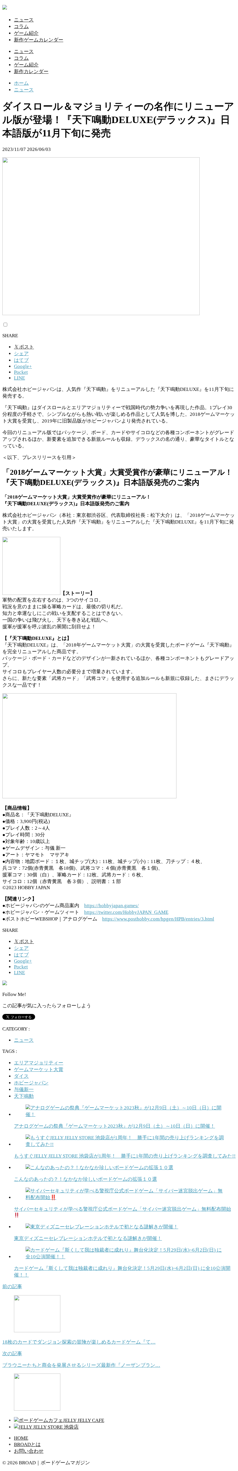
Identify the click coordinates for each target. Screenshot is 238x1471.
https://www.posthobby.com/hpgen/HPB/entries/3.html (158, 919)
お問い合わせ (29, 1451)
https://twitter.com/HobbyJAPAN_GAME (126, 912)
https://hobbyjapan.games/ (111, 905)
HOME (21, 1438)
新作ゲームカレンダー (38, 40)
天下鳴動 (24, 1096)
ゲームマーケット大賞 (38, 1069)
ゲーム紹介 (26, 33)
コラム (21, 26)
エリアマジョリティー (38, 1063)
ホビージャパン (31, 1083)
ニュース (24, 20)
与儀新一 (24, 1089)
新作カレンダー (31, 71)
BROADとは (27, 1444)
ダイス (21, 1076)
